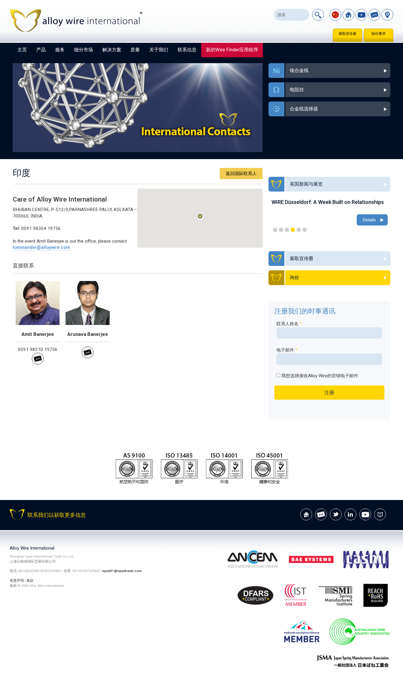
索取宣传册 (347, 34)
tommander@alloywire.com (41, 247)
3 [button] (287, 230)
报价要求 (378, 34)
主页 (22, 50)
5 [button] (298, 230)
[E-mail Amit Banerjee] (38, 363)
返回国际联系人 (241, 173)
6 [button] (304, 230)
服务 (60, 50)
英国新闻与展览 (306, 184)
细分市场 (83, 50)
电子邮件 (286, 350)
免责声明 (17, 581)
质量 (135, 50)
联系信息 (187, 50)
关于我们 (158, 50)
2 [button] (281, 230)
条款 (30, 581)
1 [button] (275, 230)
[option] (329, 213)
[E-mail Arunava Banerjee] (88, 357)
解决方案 (111, 50)
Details (369, 220)
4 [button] (293, 230)
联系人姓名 (289, 323)
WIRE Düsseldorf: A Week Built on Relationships (327, 202)
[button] (200, 216)
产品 (41, 50)
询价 (294, 277)
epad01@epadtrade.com (122, 571)
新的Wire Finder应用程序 (232, 50)
